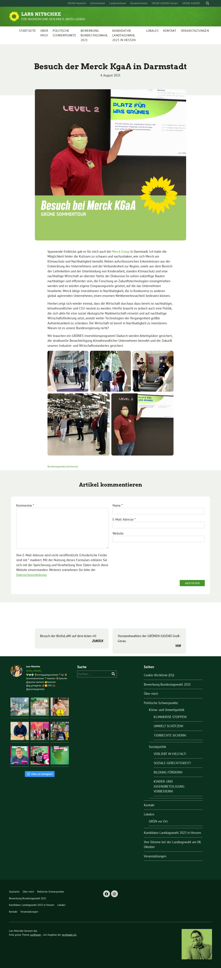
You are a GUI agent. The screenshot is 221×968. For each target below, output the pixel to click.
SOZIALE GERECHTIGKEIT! (172, 763)
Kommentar (25, 505)
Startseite (27, 31)
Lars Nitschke (41, 14)
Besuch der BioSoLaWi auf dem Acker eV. (71, 638)
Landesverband (117, 3)
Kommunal (72, 466)
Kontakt (169, 31)
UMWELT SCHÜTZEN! (168, 726)
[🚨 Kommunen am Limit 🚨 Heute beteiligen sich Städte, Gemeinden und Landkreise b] (60, 707)
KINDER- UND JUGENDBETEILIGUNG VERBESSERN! (169, 786)
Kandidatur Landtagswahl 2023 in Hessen (124, 35)
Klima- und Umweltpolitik (166, 710)
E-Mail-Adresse (124, 519)
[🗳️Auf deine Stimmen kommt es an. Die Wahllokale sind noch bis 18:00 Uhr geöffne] (40, 755)
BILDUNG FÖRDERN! (168, 772)
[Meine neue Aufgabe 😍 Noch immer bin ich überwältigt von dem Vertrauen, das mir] (20, 731)
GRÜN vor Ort (158, 821)
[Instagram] (114, 893)
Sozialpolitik (157, 747)
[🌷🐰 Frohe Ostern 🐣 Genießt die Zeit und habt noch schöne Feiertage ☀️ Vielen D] (60, 731)
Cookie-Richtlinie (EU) (159, 675)
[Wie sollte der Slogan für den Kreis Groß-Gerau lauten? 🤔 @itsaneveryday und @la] (60, 755)
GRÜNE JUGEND (191, 3)
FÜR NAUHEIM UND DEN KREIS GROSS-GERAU (53, 19)
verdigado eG (69, 934)
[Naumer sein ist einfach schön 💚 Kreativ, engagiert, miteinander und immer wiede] (20, 707)
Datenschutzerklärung (31, 575)
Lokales (152, 31)
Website (118, 533)
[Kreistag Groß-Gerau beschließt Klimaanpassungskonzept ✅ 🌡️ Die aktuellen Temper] (40, 707)
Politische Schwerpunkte (64, 33)
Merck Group (120, 251)
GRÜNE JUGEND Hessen (165, 3)
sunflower (35, 934)
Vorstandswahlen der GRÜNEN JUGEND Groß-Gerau (149, 641)
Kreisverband (97, 3)
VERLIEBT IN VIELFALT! (170, 754)
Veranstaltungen (195, 31)
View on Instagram (41, 773)
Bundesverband (138, 3)
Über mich (44, 33)
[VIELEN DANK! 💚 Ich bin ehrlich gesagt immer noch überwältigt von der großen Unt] (20, 755)
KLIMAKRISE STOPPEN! (170, 717)
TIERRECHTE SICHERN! (170, 735)
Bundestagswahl (56, 466)
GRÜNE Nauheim (77, 3)
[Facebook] (106, 893)
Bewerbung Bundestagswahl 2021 (94, 35)
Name (118, 505)
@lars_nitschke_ (34, 670)
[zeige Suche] (207, 3)
